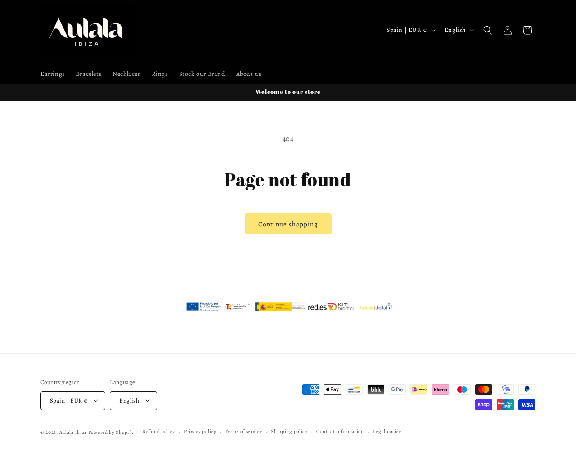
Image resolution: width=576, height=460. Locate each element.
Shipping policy (289, 431)
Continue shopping (288, 224)
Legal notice (387, 431)
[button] (488, 30)
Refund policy (159, 431)
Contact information (340, 431)
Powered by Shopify (111, 432)
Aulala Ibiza (73, 432)
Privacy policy (200, 431)
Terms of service (243, 431)
